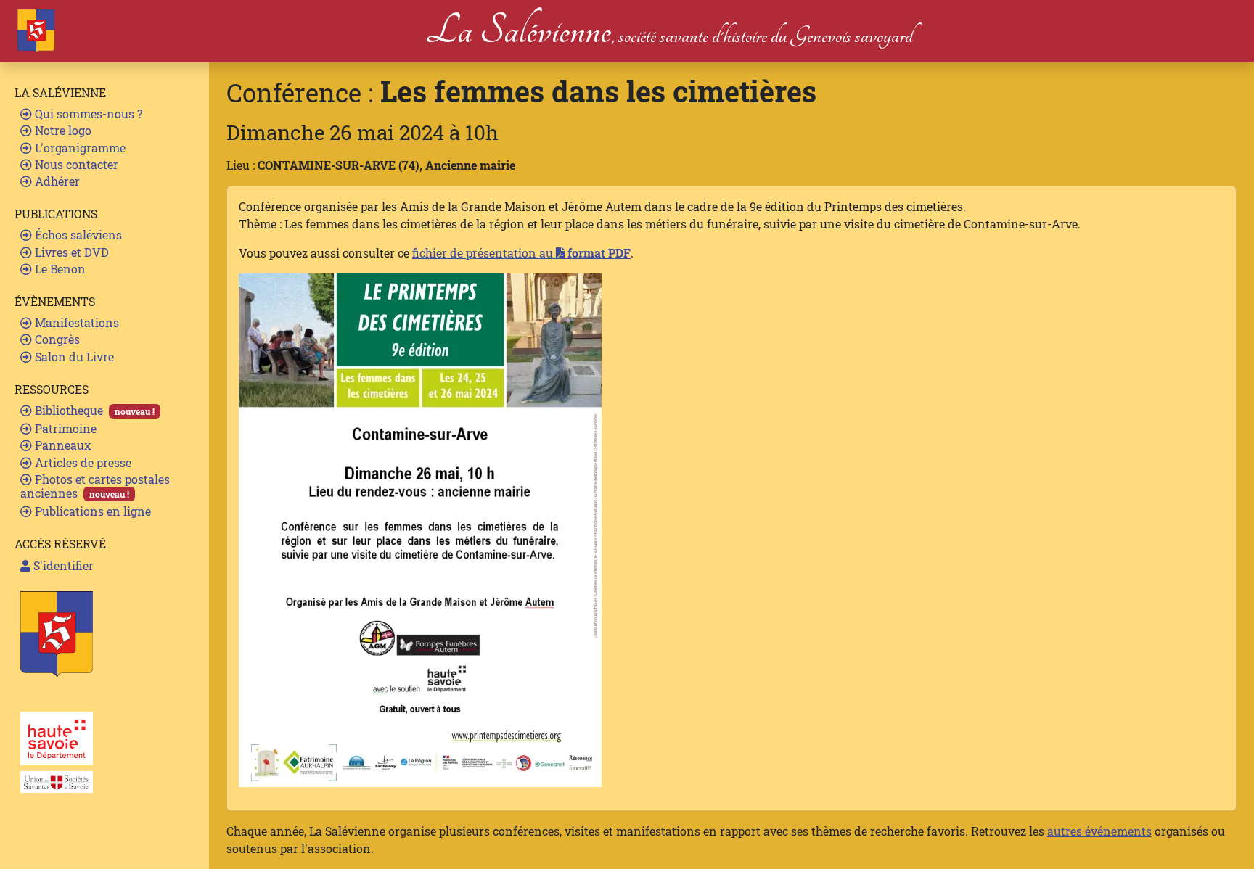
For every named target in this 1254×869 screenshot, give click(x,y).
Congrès (56, 339)
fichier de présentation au (521, 252)
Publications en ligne (91, 511)
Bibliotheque (93, 410)
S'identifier (62, 565)
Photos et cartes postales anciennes (95, 486)
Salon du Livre (73, 356)
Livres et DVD (70, 252)
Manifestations (75, 322)
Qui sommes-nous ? (87, 113)
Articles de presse (81, 462)
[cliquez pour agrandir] (420, 528)
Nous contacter (75, 164)
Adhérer (56, 181)
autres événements (1099, 831)
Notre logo (61, 130)
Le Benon (59, 268)
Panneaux (61, 445)
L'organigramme (79, 147)
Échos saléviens (77, 234)
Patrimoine (64, 428)
